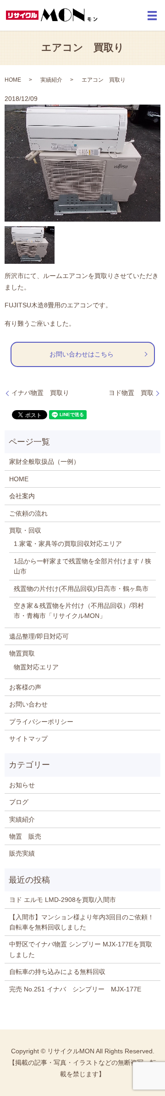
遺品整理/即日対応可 (39, 636)
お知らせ (22, 785)
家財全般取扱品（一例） (44, 461)
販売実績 (22, 853)
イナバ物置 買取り (40, 392)
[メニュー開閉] (152, 15)
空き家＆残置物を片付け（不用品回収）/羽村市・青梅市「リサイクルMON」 (79, 610)
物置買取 (22, 653)
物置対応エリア (36, 667)
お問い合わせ (28, 704)
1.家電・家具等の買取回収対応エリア (68, 543)
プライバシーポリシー (41, 721)
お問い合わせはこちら (82, 354)
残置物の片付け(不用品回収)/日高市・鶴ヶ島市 (81, 588)
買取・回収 (25, 530)
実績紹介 (51, 80)
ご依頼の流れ (28, 513)
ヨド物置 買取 (131, 392)
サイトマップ (28, 738)
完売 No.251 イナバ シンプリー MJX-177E (75, 989)
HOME (13, 80)
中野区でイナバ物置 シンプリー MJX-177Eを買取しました (80, 949)
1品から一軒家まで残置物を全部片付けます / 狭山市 (82, 566)
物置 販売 (25, 836)
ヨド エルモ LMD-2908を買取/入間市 (62, 899)
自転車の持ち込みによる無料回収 (57, 971)
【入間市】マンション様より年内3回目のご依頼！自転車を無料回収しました (81, 922)
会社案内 (22, 496)
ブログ (18, 802)
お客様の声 (25, 687)
